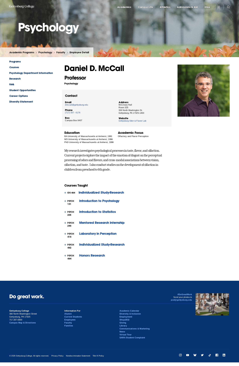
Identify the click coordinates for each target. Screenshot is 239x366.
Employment (126, 317)
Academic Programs (21, 52)
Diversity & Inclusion (130, 314)
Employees (69, 320)
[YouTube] (187, 355)
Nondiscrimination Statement (78, 356)
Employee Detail (79, 52)
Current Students (73, 317)
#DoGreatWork (185, 294)
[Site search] (228, 7)
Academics (124, 7)
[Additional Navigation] (218, 7)
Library (123, 326)
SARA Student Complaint (132, 337)
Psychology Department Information (31, 73)
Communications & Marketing (135, 329)
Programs (15, 61)
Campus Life (145, 7)
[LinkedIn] (224, 355)
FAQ (11, 84)
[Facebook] (216, 355)
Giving (123, 323)
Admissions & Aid (187, 7)
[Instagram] (180, 355)
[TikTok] (209, 355)
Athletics (165, 7)
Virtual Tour (126, 334)
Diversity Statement (21, 101)
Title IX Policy (98, 356)
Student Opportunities (22, 90)
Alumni (68, 314)
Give (207, 7)
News (122, 332)
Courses (14, 67)
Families (68, 326)
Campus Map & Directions (22, 323)
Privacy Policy (57, 356)
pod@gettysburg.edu (181, 300)
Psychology (45, 52)
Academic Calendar (129, 311)
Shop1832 (124, 320)
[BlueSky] (194, 355)
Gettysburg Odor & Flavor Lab (132, 121)
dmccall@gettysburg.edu (76, 105)
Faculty (60, 52)
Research (15, 78)
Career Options (18, 96)
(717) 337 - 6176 (72, 113)
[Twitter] (202, 355)
